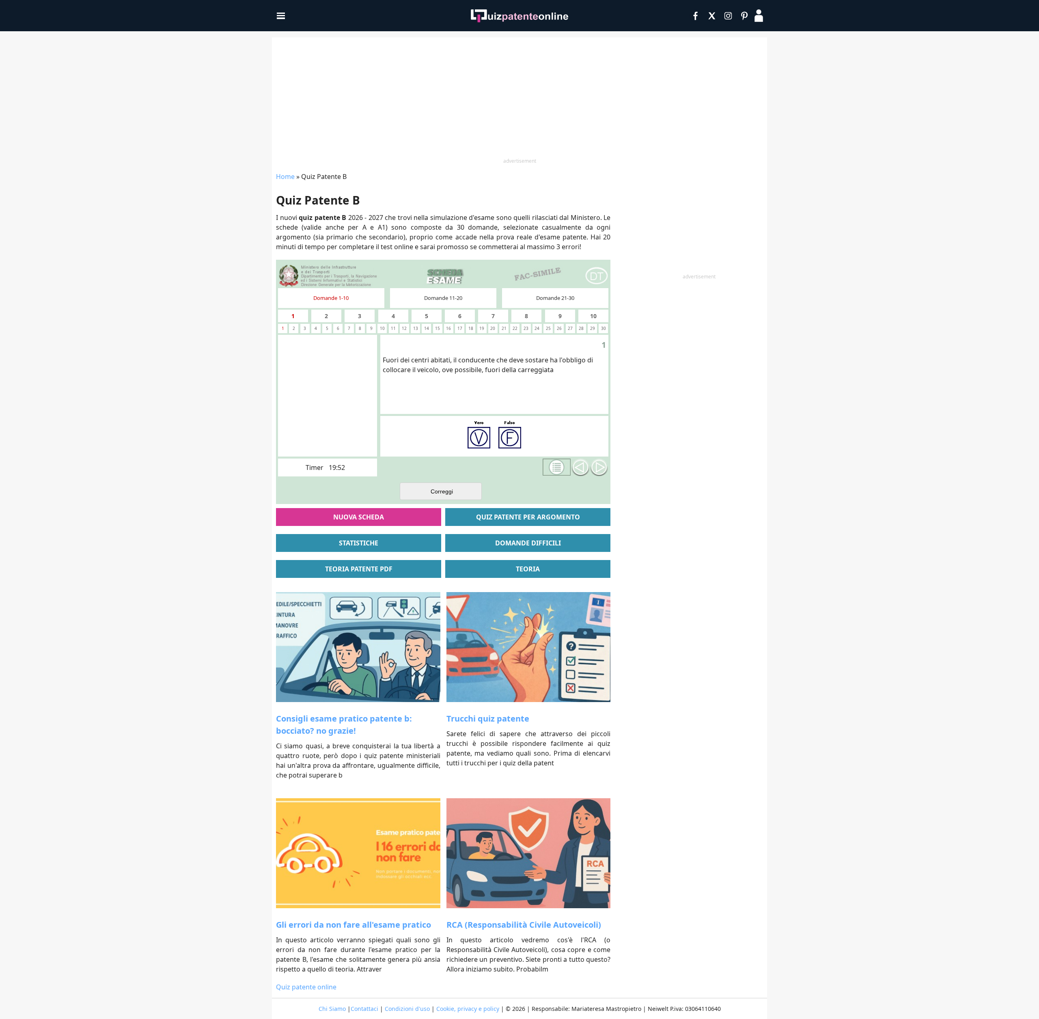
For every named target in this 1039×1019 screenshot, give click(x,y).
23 (526, 328)
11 (393, 328)
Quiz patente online (306, 986)
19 (481, 328)
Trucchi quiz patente (487, 718)
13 (415, 328)
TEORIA (528, 568)
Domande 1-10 (331, 298)
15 (437, 328)
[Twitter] (712, 16)
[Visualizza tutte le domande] (557, 467)
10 (593, 316)
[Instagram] (728, 16)
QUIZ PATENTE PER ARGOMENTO (528, 517)
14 (426, 328)
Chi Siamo (332, 1009)
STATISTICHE (358, 543)
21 (504, 328)
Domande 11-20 (443, 298)
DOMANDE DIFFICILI (528, 543)
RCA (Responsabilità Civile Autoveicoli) (523, 924)
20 (492, 328)
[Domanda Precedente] (580, 467)
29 (592, 328)
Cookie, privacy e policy (467, 1009)
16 (448, 328)
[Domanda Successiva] (599, 467)
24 (537, 328)
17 (459, 328)
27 (570, 328)
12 (404, 328)
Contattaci (364, 1009)
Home (285, 176)
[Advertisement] (519, 98)
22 (515, 328)
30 (603, 328)
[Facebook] (696, 16)
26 (559, 328)
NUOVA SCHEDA (358, 517)
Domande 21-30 (555, 298)
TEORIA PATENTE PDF (358, 568)
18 (470, 328)
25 (548, 328)
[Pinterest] (744, 16)
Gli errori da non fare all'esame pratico (353, 924)
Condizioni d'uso (407, 1009)
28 (581, 328)
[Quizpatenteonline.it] (519, 16)
